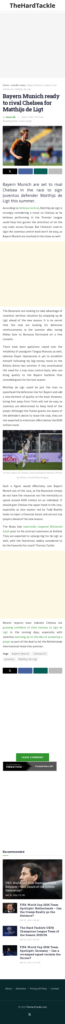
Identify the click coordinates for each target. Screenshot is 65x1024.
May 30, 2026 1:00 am (29, 939)
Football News (42, 766)
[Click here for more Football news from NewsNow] (17, 766)
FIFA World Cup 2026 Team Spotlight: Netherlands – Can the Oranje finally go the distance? (41, 910)
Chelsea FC (39, 653)
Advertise (21, 988)
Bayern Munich (20, 653)
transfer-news (18, 85)
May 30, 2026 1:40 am (29, 920)
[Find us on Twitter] (29, 1015)
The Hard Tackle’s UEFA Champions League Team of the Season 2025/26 (39, 931)
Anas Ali (11, 117)
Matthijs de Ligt (28, 659)
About (8, 988)
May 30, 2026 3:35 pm (15, 895)
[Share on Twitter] (10, 171)
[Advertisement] (32, 45)
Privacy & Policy (38, 988)
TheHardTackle (32, 5)
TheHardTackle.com (36, 1007)
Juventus (9, 659)
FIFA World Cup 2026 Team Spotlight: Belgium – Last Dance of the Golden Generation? (31, 886)
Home (6, 85)
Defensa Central (29, 208)
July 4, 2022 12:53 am (33, 117)
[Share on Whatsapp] (41, 171)
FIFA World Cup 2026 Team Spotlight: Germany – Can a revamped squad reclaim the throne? (40, 952)
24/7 (51, 766)
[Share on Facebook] (25, 171)
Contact (55, 988)
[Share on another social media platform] (55, 171)
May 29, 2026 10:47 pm (30, 962)
